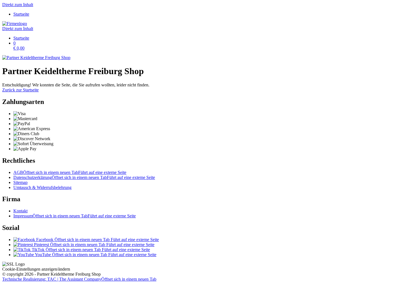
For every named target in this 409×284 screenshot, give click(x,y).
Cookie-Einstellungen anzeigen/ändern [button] (36, 269)
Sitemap (20, 182)
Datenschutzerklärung (84, 177)
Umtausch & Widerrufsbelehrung (42, 187)
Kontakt (20, 210)
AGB (69, 172)
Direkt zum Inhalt (17, 4)
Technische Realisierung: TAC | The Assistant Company (79, 279)
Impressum (74, 215)
